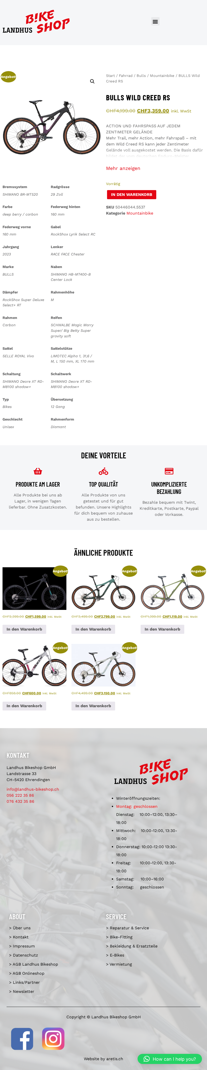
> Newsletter (21, 991)
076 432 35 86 (20, 801)
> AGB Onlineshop (26, 973)
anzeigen (130, 168)
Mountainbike (162, 75)
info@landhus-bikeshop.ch (33, 789)
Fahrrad (126, 75)
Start (110, 75)
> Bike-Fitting (119, 937)
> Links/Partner (24, 982)
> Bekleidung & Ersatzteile (132, 946)
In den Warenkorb (131, 194)
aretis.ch (114, 1058)
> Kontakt (19, 937)
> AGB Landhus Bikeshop (33, 964)
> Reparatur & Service (127, 928)
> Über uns (20, 928)
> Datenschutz (23, 955)
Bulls (141, 75)
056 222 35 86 (20, 795)
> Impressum (22, 946)
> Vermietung (119, 964)
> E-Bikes (115, 955)
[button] (155, 21)
